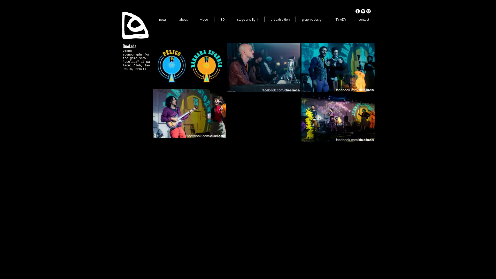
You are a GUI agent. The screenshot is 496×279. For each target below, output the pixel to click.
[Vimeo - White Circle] (363, 11)
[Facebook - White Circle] (357, 11)
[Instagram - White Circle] (368, 11)
